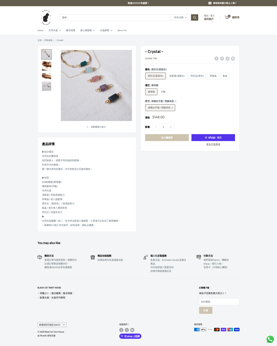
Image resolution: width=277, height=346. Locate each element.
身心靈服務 (86, 30)
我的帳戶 (209, 18)
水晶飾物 (104, 30)
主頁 (40, 40)
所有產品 (48, 40)
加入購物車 (167, 137)
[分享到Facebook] (217, 58)
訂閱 (205, 310)
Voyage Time (151, 58)
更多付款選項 (213, 144)
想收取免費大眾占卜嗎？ (225, 3)
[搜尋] (194, 17)
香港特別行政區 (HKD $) (49, 325)
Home (40, 30)
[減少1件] (155, 127)
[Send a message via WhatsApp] (270, 339)
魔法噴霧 (70, 30)
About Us (122, 30)
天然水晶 (53, 30)
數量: (148, 126)
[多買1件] (171, 127)
